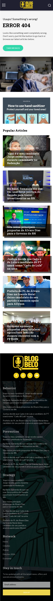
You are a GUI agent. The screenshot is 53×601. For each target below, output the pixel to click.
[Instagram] (23, 375)
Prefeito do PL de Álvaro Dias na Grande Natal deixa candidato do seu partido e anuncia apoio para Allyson (23, 297)
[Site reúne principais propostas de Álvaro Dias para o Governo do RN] (26, 221)
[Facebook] (16, 375)
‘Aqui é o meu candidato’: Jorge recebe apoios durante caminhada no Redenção (23, 158)
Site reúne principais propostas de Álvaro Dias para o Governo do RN (23, 230)
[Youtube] (36, 375)
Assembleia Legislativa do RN (23, 148)
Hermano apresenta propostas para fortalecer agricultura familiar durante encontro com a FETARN (23, 332)
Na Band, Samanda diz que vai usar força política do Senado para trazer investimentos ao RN (24, 193)
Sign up (26, 592)
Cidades (11, 285)
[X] (30, 375)
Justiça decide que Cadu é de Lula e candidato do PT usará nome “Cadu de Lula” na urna (24, 263)
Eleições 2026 (14, 183)
